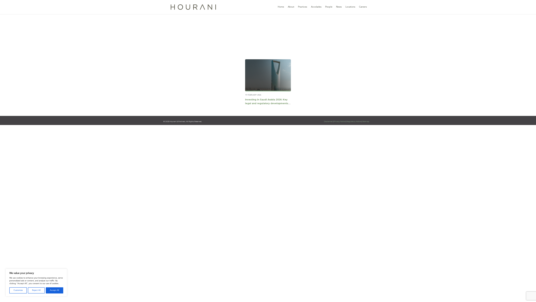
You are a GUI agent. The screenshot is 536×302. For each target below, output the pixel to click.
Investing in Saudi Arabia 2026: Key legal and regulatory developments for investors (266, 103)
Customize (18, 290)
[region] (36, 282)
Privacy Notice (339, 121)
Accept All (54, 290)
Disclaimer (328, 121)
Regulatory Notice (354, 121)
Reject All (36, 290)
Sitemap (365, 121)
